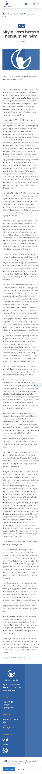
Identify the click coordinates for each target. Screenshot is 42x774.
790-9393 (17, 687)
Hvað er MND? (7, 702)
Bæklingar (5, 705)
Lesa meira (20, 769)
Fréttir (10, 14)
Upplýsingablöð (7, 708)
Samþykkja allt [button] (9, 769)
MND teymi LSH (8, 728)
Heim (4, 14)
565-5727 (9, 687)
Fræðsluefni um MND (10, 719)
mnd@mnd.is (13, 690)
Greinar (5, 725)
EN (26, 4)
